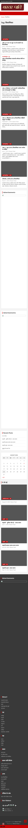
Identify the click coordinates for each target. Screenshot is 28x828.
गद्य (10, 498)
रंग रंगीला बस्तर (4, 754)
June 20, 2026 (5, 547)
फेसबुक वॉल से (4, 765)
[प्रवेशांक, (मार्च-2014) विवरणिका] (14, 169)
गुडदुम (2, 781)
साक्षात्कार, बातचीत (5, 731)
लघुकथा (2, 723)
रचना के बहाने (4, 770)
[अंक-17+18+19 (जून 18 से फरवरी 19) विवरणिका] (14, 33)
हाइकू (2, 743)
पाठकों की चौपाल (5, 702)
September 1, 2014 (7, 121)
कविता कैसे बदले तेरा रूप (6, 763)
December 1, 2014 (6, 92)
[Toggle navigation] (3, 13)
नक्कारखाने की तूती (5, 706)
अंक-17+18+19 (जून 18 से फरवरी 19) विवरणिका (12, 43)
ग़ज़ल (2, 745)
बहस (2, 704)
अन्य (9, 56)
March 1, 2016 (5, 62)
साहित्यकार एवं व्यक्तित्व (6, 756)
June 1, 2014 (5, 151)
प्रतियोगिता (3, 785)
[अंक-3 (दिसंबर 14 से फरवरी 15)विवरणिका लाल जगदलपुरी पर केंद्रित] (14, 78)
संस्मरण (2, 727)
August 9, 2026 (6, 502)
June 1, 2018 (5, 46)
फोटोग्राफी (3, 787)
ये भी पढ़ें (4, 482)
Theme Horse (16, 823)
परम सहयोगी (3, 779)
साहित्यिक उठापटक (5, 789)
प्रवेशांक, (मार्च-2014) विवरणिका (11, 179)
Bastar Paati (12, 46)
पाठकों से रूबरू (4, 700)
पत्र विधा (3, 721)
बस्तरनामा (3, 752)
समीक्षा (2, 729)
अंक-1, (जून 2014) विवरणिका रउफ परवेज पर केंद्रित (13, 148)
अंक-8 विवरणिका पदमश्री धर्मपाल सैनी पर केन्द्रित (13, 59)
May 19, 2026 (5, 570)
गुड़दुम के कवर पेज (6, 448)
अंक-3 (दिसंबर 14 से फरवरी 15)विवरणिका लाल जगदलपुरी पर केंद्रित (13, 89)
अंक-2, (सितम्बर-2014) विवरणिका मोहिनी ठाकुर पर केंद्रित (13, 118)
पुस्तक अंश (3, 783)
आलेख (2, 715)
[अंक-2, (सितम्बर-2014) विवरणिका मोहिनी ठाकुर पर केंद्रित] (14, 108)
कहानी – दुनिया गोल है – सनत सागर (9, 439)
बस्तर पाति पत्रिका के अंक (6, 796)
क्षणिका (2, 741)
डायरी (2, 719)
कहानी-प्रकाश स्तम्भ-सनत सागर (8, 442)
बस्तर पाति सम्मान (5, 768)
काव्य (2, 739)
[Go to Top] (25, 821)
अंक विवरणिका (5, 39)
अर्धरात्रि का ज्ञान (6, 498)
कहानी (4, 519)
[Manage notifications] (3, 824)
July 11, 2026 (5, 524)
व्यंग (2, 725)
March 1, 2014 (5, 180)
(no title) (4, 436)
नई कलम (3, 708)
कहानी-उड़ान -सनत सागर (7, 445)
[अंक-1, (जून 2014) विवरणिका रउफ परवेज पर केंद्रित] (14, 138)
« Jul (3, 477)
